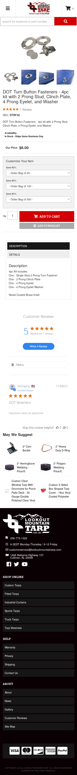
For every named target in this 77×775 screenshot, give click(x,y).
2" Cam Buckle (27, 448)
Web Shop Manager (45, 770)
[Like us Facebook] (9, 565)
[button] (38, 21)
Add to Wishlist (49, 226)
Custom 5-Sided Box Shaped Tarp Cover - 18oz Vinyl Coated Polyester (59, 490)
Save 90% (11, 193)
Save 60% (11, 167)
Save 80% (11, 180)
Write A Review (38, 346)
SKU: (6, 115)
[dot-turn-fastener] (38, 47)
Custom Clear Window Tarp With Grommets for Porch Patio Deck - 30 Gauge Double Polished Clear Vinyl (24, 490)
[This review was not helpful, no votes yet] (64, 428)
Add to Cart (49, 216)
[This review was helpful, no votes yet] (57, 428)
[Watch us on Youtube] (25, 565)
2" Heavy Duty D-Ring (63, 448)
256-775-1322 (18, 538)
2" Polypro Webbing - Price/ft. (59, 467)
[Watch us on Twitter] (16, 565)
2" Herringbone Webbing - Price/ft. (26, 467)
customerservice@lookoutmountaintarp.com (35, 549)
